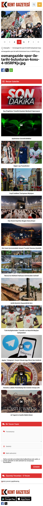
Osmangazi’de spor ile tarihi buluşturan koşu (26, 48)
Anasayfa (6, 48)
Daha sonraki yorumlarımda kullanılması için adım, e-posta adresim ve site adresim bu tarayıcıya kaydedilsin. (21, 460)
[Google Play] (8, 500)
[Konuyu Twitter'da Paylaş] (7, 70)
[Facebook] (2, 503)
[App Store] (23, 500)
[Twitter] (6, 503)
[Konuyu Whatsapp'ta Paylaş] (11, 70)
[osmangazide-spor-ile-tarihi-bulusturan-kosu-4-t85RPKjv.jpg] (21, 37)
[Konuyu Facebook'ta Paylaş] (3, 70)
